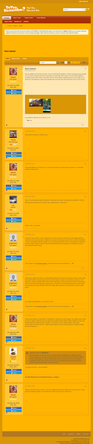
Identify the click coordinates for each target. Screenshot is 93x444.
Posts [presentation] (7, 58)
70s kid (13, 140)
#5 (85, 234)
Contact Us (71, 434)
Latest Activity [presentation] (15, 58)
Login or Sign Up (83, 1)
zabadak (13, 357)
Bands (20, 26)
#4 (85, 196)
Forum (10, 26)
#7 (85, 315)
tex (13, 205)
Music (15, 26)
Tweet (14, 93)
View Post (47, 352)
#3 (85, 164)
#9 (85, 386)
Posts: (12, 87)
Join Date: (10, 85)
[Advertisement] (46, 43)
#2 (85, 131)
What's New (17, 18)
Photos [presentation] (24, 58)
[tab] (7, 58)
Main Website (41, 18)
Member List (17, 21)
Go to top (85, 434)
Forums (6, 18)
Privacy (78, 434)
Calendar (26, 21)
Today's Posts (29, 18)
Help (64, 434)
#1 (85, 68)
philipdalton (13, 243)
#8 (85, 348)
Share (15, 90)
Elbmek (13, 77)
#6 (85, 274)
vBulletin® (80, 440)
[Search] (88, 9)
